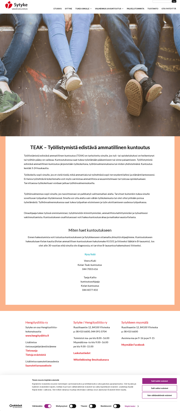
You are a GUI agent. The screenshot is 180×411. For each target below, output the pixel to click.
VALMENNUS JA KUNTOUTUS (108, 9)
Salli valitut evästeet (159, 388)
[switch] (72, 406)
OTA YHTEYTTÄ (169, 9)
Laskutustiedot (81, 353)
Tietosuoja (31, 350)
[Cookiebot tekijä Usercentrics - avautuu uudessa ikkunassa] (16, 406)
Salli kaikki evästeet (159, 381)
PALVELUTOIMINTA (135, 9)
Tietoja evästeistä (35, 354)
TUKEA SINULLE (82, 9)
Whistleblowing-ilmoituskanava (91, 359)
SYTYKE (68, 9)
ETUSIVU (58, 9)
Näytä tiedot (130, 406)
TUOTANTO (152, 9)
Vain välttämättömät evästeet (159, 395)
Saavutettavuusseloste (38, 365)
